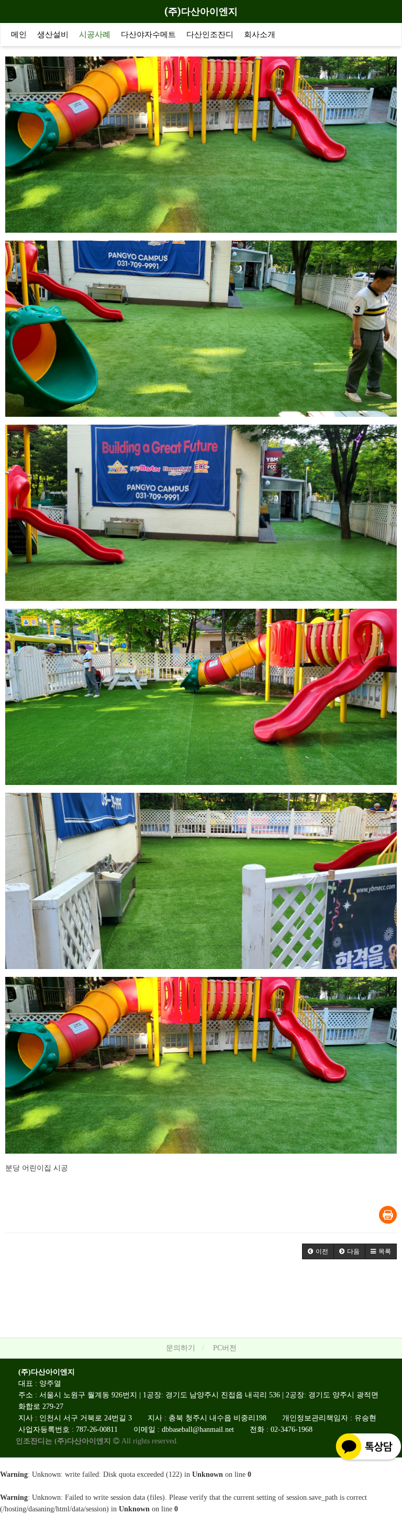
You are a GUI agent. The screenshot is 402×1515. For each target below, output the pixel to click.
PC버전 (225, 1348)
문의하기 (180, 1348)
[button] (318, 1251)
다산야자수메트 (148, 34)
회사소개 (259, 34)
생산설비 (53, 34)
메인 (19, 34)
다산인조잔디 (209, 34)
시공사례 (94, 34)
